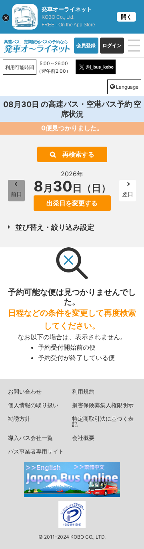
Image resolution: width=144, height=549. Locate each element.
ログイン (112, 45)
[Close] (5, 17)
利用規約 (83, 391)
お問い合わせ (25, 391)
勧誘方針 (19, 418)
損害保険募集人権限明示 (103, 405)
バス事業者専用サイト (36, 451)
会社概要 (83, 437)
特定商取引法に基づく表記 (103, 421)
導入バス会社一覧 (30, 437)
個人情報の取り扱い (33, 405)
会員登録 (86, 45)
